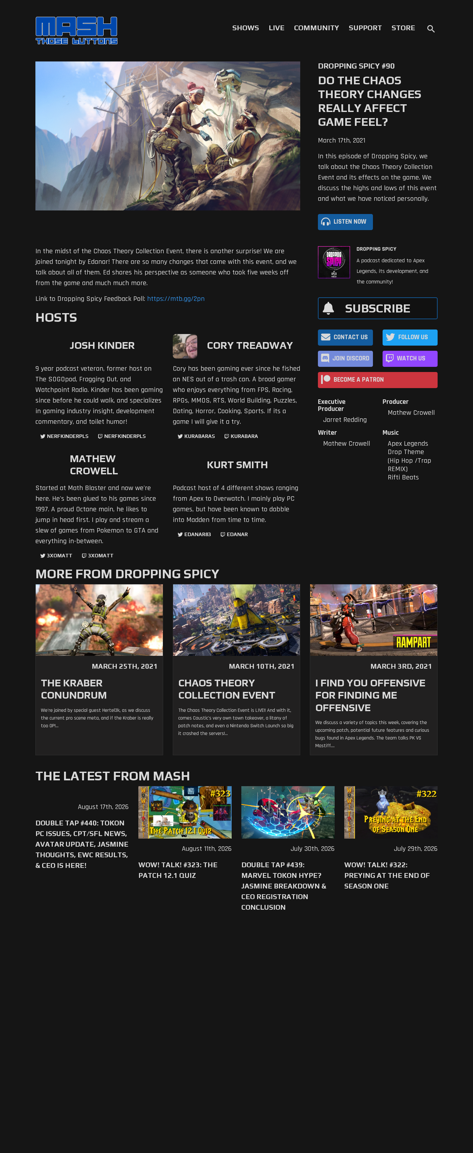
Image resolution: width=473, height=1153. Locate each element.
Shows (245, 27)
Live (276, 27)
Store (403, 27)
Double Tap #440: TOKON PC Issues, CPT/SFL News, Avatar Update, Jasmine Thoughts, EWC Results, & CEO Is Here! (81, 844)
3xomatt (59, 556)
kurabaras (199, 436)
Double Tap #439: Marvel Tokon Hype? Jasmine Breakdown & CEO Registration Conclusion (283, 885)
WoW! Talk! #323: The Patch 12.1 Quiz (178, 869)
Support (365, 27)
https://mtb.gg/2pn (176, 298)
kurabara (244, 436)
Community (316, 27)
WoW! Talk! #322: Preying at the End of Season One (387, 875)
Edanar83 (197, 534)
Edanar (237, 534)
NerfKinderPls (67, 436)
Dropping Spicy (376, 249)
